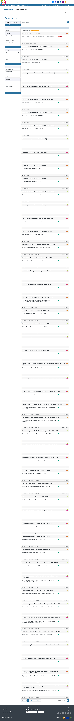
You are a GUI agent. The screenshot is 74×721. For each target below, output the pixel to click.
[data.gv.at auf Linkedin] (60, 2)
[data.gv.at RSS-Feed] (65, 2)
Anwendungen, (14, 5)
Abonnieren (40, 711)
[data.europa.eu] (67, 718)
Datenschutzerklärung (7, 711)
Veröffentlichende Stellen (22, 5)
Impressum (5, 709)
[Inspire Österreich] (64, 718)
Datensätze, (7, 5)
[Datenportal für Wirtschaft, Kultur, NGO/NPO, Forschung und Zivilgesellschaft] (71, 718)
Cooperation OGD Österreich (7, 717)
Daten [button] (10, 2)
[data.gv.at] (69, 709)
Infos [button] (22, 2)
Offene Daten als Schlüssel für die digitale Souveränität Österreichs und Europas (55, 5)
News (27, 2)
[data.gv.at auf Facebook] (58, 2)
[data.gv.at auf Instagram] (63, 2)
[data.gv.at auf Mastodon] (55, 2)
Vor (37, 700)
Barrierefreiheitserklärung (7, 712)
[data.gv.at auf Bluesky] (53, 2)
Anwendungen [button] (16, 2)
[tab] (24, 25)
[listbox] (71, 2)
